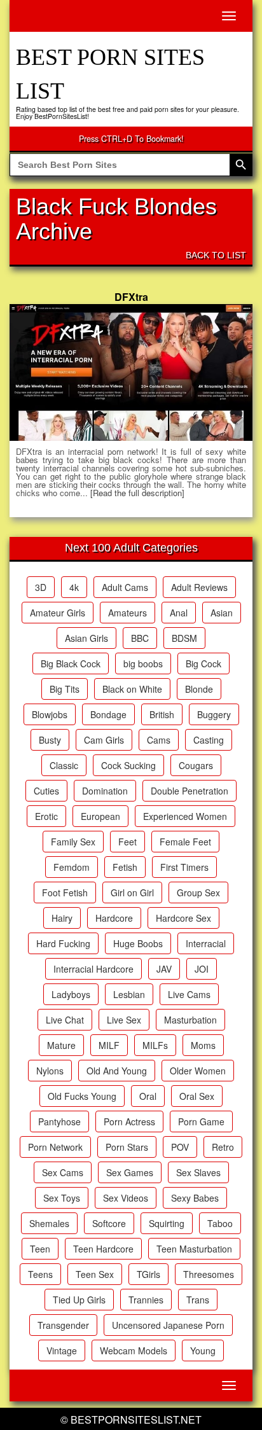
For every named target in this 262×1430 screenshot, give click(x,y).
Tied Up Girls (79, 1299)
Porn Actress (129, 1121)
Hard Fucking (63, 943)
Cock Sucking (128, 765)
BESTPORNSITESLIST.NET (136, 1419)
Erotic (46, 816)
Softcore (109, 1223)
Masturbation (190, 1019)
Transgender (63, 1325)
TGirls (148, 1274)
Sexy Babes (195, 1197)
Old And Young (116, 1070)
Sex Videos (125, 1197)
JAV (164, 968)
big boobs (143, 663)
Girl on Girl (132, 892)
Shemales (49, 1223)
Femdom (71, 867)
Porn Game (201, 1121)
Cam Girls (104, 739)
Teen (40, 1248)
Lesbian (129, 994)
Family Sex (73, 841)
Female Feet (185, 841)
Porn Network (55, 1147)
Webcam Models (133, 1350)
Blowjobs (49, 714)
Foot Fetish (65, 892)
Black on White (132, 689)
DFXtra (131, 296)
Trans (197, 1299)
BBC (140, 638)
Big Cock (203, 663)
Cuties (46, 790)
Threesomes (208, 1274)
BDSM (184, 638)
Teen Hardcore (103, 1248)
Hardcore (114, 918)
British (161, 714)
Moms (203, 1045)
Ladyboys (71, 994)
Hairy (62, 918)
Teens (40, 1274)
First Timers (184, 867)
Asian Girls (86, 638)
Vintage (61, 1350)
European (100, 816)
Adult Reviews (199, 587)
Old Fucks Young (82, 1096)
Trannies (145, 1299)
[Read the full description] (137, 493)
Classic (64, 765)
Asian (221, 612)
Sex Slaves (198, 1172)
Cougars (196, 765)
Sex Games (129, 1172)
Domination (105, 790)
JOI (202, 968)
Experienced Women (185, 816)
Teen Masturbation (194, 1248)
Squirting (166, 1223)
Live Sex (124, 1019)
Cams (158, 739)
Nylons (50, 1070)
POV (180, 1147)
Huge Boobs (138, 943)
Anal (179, 612)
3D (40, 587)
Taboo (220, 1223)
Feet (127, 841)
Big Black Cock (70, 663)
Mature (61, 1045)
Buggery (214, 714)
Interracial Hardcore (93, 968)
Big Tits (64, 689)
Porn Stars (127, 1147)
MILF (109, 1045)
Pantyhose (59, 1121)
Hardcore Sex (183, 918)
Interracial (206, 943)
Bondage (108, 714)
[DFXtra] (131, 372)
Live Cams (189, 994)
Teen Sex (95, 1274)
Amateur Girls (57, 612)
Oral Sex (196, 1096)
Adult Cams (125, 587)
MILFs (155, 1045)
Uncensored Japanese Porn (168, 1325)
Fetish (125, 867)
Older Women (198, 1070)
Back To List (216, 255)
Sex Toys (61, 1197)
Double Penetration (189, 790)
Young (203, 1350)
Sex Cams (62, 1172)
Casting (208, 739)
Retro (223, 1147)
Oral (147, 1096)
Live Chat (65, 1019)
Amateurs (127, 612)
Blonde (199, 689)
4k (74, 587)
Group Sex (198, 892)
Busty (50, 739)
